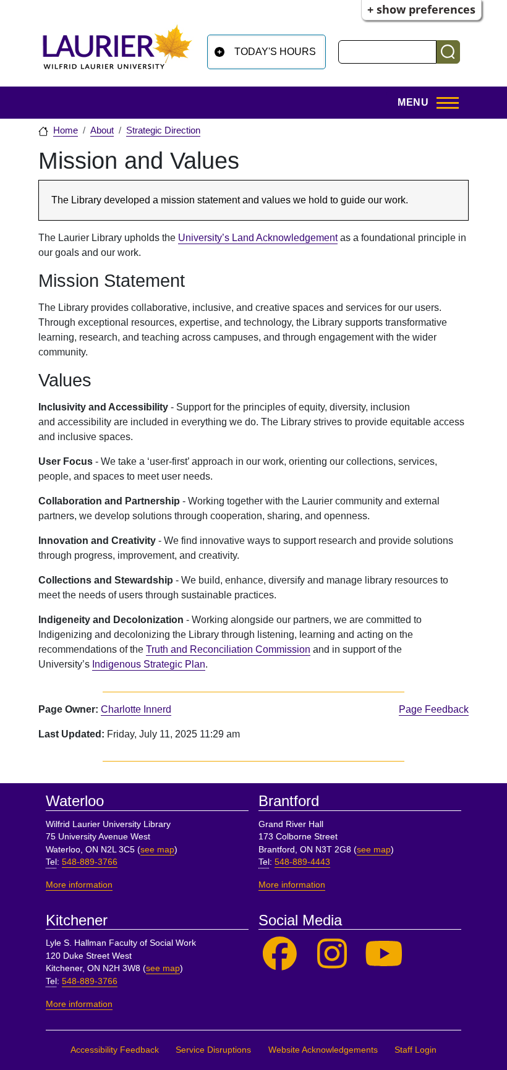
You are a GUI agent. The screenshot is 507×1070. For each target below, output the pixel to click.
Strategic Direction (163, 130)
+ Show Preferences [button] (421, 9)
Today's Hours (275, 51)
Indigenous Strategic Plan (148, 664)
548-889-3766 (89, 862)
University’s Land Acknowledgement (258, 237)
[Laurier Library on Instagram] (332, 954)
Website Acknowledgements (323, 1050)
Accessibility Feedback (114, 1050)
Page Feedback (434, 709)
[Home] (117, 52)
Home (65, 130)
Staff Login (415, 1050)
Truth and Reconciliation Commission (228, 649)
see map (157, 849)
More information (79, 885)
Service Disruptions (213, 1050)
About (102, 130)
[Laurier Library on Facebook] (279, 954)
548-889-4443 (302, 862)
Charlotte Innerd (136, 709)
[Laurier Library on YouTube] (384, 954)
